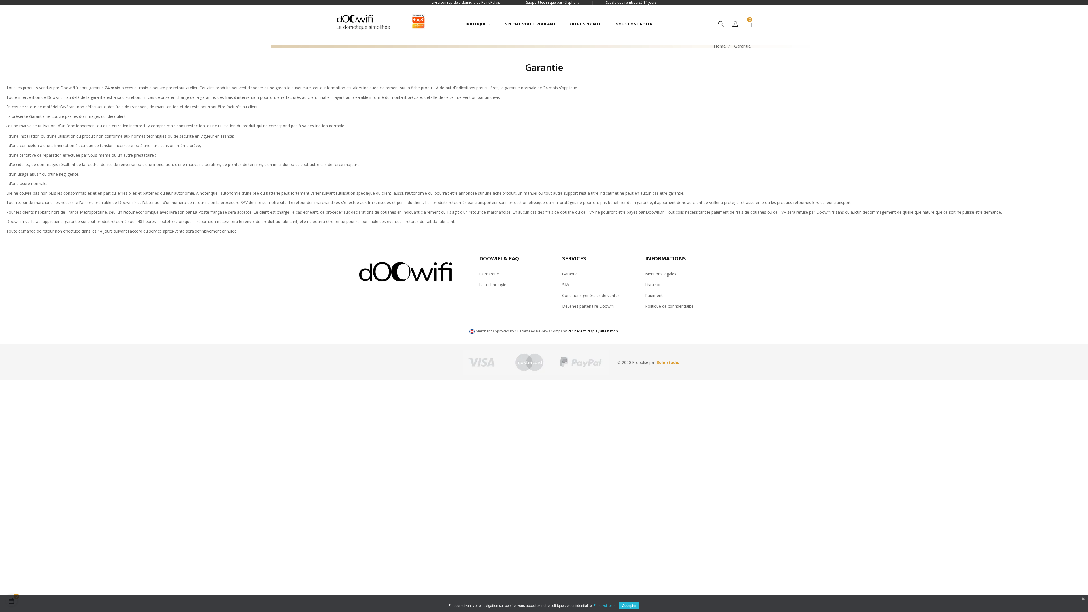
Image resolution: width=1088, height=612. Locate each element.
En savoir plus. (605, 606)
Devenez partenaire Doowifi (588, 306)
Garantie (570, 274)
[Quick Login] (735, 24)
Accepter (629, 606)
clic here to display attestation (593, 331)
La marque (489, 274)
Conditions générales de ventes (591, 295)
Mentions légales (660, 274)
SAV (565, 284)
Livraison (653, 284)
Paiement (654, 295)
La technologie (492, 284)
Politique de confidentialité (669, 306)
